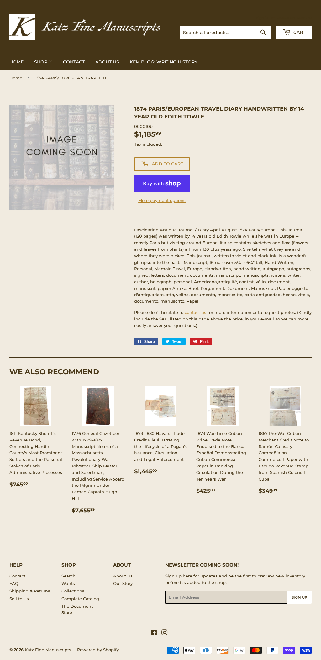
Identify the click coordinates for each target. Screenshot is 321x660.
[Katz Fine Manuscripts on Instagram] (164, 633)
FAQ (13, 583)
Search (68, 575)
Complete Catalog (80, 598)
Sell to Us (19, 598)
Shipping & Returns (29, 590)
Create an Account (294, 18)
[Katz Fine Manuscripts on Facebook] (153, 633)
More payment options (162, 200)
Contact (74, 62)
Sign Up (300, 597)
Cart (298, 32)
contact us (195, 312)
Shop (41, 62)
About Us (107, 62)
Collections (72, 590)
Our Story (123, 583)
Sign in (262, 18)
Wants (68, 583)
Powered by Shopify (98, 649)
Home (16, 62)
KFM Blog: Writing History (163, 62)
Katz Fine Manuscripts (48, 649)
